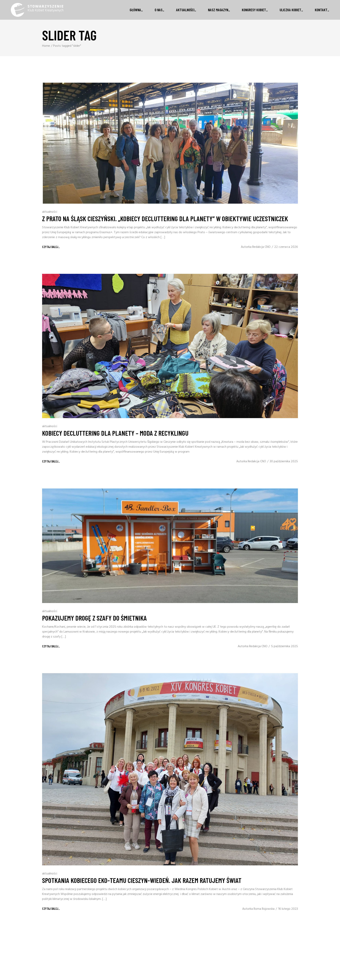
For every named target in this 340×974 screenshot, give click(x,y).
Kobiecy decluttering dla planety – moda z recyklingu (115, 433)
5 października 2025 (284, 646)
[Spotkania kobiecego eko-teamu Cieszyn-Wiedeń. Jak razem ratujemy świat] (170, 769)
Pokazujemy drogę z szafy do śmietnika (94, 618)
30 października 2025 (284, 461)
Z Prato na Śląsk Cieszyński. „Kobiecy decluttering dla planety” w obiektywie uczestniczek (165, 218)
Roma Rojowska (264, 909)
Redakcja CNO (261, 247)
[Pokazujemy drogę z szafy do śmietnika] (170, 545)
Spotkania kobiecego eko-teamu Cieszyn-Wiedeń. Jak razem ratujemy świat (141, 880)
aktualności (49, 211)
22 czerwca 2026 (286, 247)
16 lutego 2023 (288, 909)
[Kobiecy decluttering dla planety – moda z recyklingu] (170, 346)
